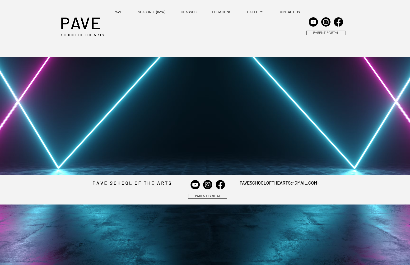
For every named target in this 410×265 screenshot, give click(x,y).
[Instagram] (326, 22)
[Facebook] (338, 22)
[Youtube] (313, 22)
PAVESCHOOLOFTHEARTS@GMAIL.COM (278, 183)
